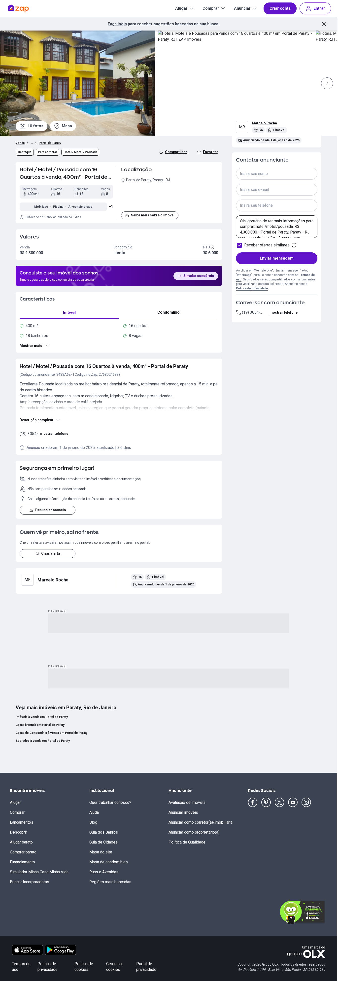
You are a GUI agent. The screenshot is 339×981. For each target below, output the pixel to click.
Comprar (211, 8)
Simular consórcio (198, 276)
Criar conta (280, 8)
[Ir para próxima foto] (327, 83)
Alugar (181, 8)
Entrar (319, 8)
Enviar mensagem (277, 258)
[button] (169, 196)
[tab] (69, 312)
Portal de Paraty (50, 143)
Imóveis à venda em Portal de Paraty (42, 717)
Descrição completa (36, 420)
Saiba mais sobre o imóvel (152, 215)
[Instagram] (306, 802)
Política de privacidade (252, 288)
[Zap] (25, 8)
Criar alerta (50, 553)
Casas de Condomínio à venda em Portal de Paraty (51, 733)
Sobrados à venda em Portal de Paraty (43, 741)
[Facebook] (252, 802)
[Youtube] (293, 802)
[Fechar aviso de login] (324, 24)
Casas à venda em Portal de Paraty (40, 725)
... (32, 142)
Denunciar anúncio (50, 510)
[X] (279, 802)
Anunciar (242, 8)
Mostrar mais (31, 346)
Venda (20, 143)
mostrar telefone (54, 434)
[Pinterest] (266, 802)
